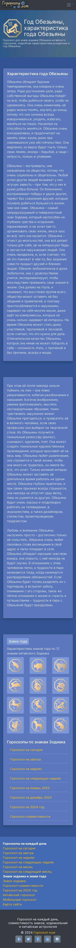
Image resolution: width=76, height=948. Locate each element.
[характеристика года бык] (38, 665)
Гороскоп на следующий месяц (27, 871)
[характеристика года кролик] (15, 685)
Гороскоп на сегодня (26, 750)
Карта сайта (12, 904)
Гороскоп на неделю (26, 769)
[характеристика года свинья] (60, 725)
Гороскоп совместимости (30, 816)
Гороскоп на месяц (18, 867)
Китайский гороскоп (19, 895)
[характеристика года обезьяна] (60, 705)
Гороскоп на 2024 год (27, 807)
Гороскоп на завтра (25, 759)
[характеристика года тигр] (60, 665)
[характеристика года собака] (38, 725)
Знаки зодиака (14, 881)
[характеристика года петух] (15, 725)
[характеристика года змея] (60, 685)
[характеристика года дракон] (38, 685)
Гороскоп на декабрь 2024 (31, 797)
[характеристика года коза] (38, 705)
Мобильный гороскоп (19, 900)
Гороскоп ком (44, 932)
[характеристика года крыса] (15, 665)
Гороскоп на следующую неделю (35, 778)
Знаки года (18, 641)
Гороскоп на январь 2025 (30, 788)
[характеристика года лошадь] (15, 705)
